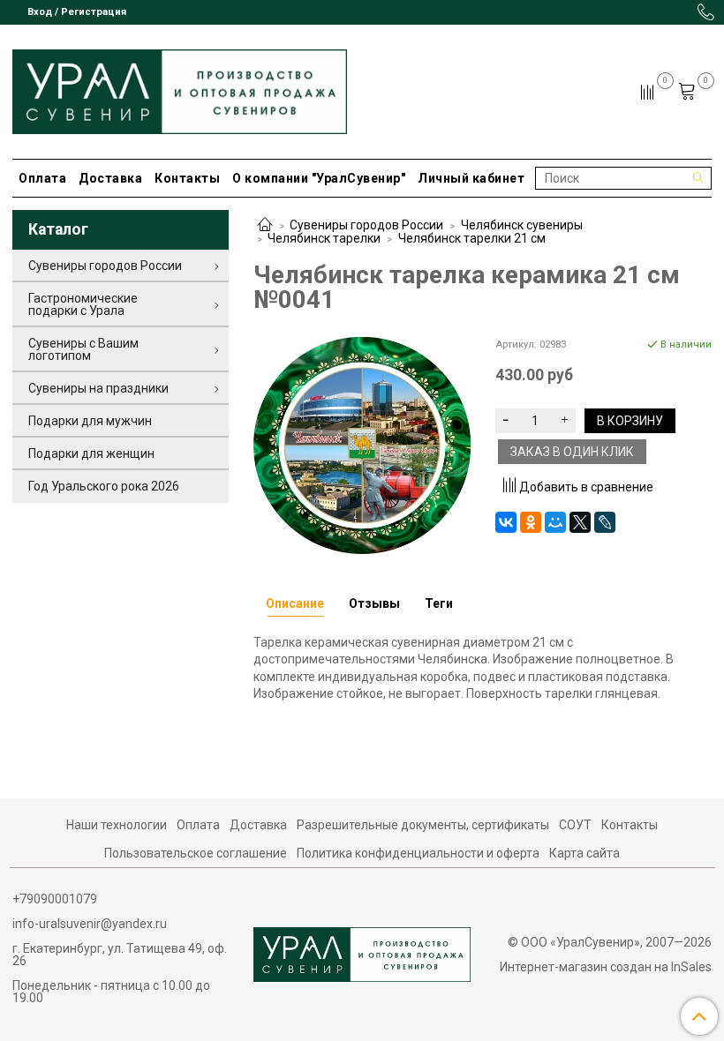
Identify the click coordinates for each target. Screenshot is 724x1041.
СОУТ (575, 825)
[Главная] (265, 226)
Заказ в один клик (572, 452)
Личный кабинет (471, 178)
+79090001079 (54, 899)
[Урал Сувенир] (179, 88)
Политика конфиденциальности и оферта (418, 853)
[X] (580, 522)
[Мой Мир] (555, 522)
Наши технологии (116, 825)
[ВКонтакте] (506, 522)
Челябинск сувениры (522, 225)
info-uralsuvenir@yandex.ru (89, 924)
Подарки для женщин (91, 453)
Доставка (110, 178)
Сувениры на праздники (98, 388)
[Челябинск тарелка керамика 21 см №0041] (361, 445)
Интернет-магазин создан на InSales (606, 967)
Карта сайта (584, 853)
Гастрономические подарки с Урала (83, 304)
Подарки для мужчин (90, 421)
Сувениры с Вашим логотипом (83, 349)
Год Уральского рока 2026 (103, 486)
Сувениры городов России (366, 225)
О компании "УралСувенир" (318, 178)
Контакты (187, 178)
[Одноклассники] (530, 522)
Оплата (42, 178)
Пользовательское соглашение (195, 853)
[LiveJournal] (604, 522)
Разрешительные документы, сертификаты (423, 825)
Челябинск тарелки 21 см (472, 238)
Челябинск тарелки (324, 238)
